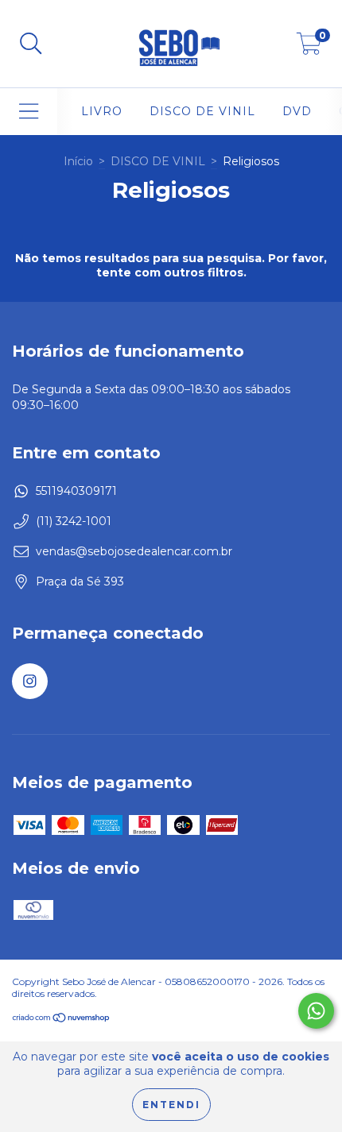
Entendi (171, 1105)
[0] (309, 48)
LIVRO (101, 111)
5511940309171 (76, 491)
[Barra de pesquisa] (31, 44)
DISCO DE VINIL (202, 111)
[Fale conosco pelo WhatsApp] (316, 1011)
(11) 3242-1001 (73, 521)
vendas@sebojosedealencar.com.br (134, 551)
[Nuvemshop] (61, 1020)
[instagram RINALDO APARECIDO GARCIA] (30, 681)
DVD (297, 111)
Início (78, 161)
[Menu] (29, 111)
